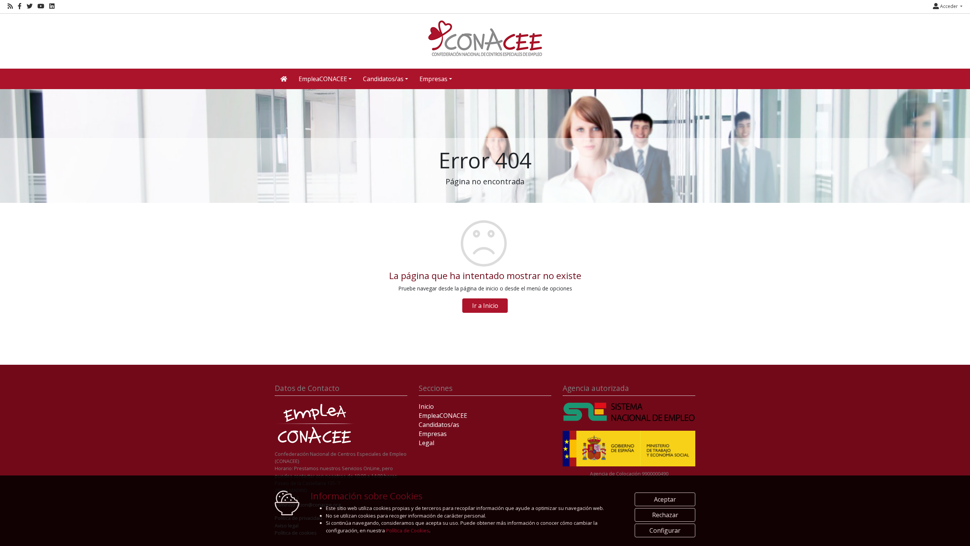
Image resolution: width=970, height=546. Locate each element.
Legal (426, 443)
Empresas (433, 434)
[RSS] (10, 6)
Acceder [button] (949, 6)
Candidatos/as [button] (383, 79)
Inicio (426, 406)
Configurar (665, 530)
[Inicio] (485, 38)
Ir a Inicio (485, 305)
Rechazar (665, 515)
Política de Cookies (407, 530)
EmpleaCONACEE (443, 415)
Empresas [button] (433, 79)
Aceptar (665, 499)
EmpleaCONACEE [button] (323, 79)
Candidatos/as (439, 424)
